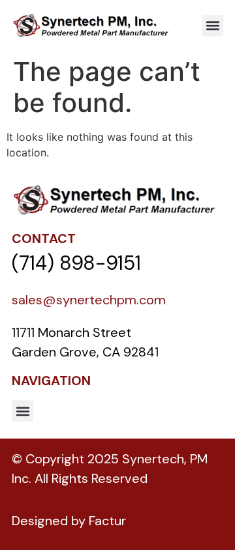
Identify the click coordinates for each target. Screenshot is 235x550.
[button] (212, 25)
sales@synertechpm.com (89, 299)
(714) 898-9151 (76, 263)
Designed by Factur (69, 520)
